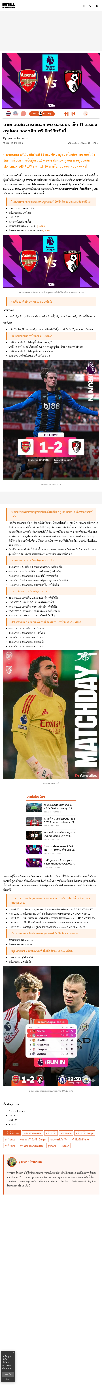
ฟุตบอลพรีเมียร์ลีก (33, 1133)
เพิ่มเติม (8, 1368)
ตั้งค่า (8, 1379)
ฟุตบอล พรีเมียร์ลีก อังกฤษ (33, 1139)
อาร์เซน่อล (10, 1145)
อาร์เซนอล (10, 1139)
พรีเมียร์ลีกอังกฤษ (80, 1139)
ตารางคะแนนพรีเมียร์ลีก (32, 1145)
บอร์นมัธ (65, 1145)
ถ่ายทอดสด (66, 1133)
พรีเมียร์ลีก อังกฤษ (85, 1133)
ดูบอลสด (52, 1145)
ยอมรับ (8, 1374)
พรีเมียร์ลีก (51, 1133)
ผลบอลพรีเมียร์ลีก (58, 1139)
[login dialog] (96, 6)
